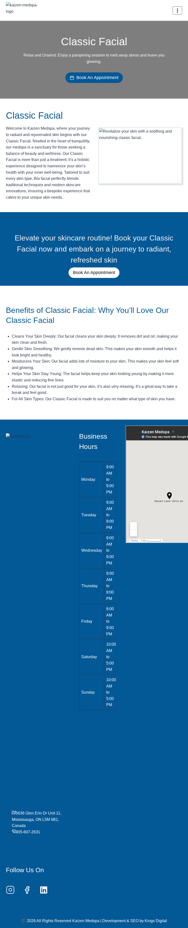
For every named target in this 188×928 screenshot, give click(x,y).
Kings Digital (156, 921)
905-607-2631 (28, 832)
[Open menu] (177, 10)
